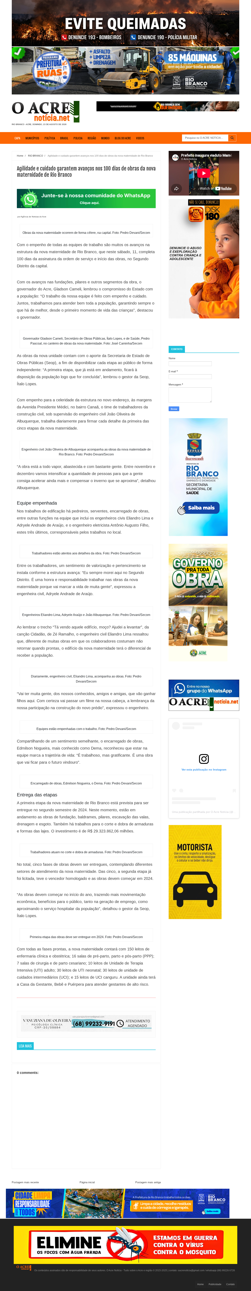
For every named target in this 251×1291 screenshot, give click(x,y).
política (50, 138)
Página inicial (87, 1182)
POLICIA (78, 138)
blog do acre (123, 138)
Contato (230, 1284)
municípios (32, 138)
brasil (64, 138)
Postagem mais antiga (148, 1182)
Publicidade (215, 1284)
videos (140, 138)
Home (200, 1284)
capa (17, 138)
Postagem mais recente (25, 1182)
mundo (105, 138)
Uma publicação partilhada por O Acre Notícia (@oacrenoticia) (210, 811)
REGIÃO (92, 138)
